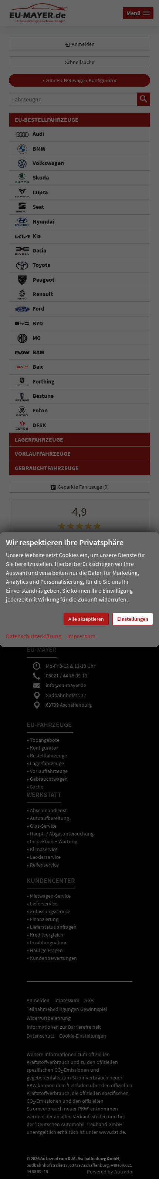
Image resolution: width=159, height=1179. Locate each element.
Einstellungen (132, 619)
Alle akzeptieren (86, 619)
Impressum (81, 636)
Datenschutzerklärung (33, 636)
